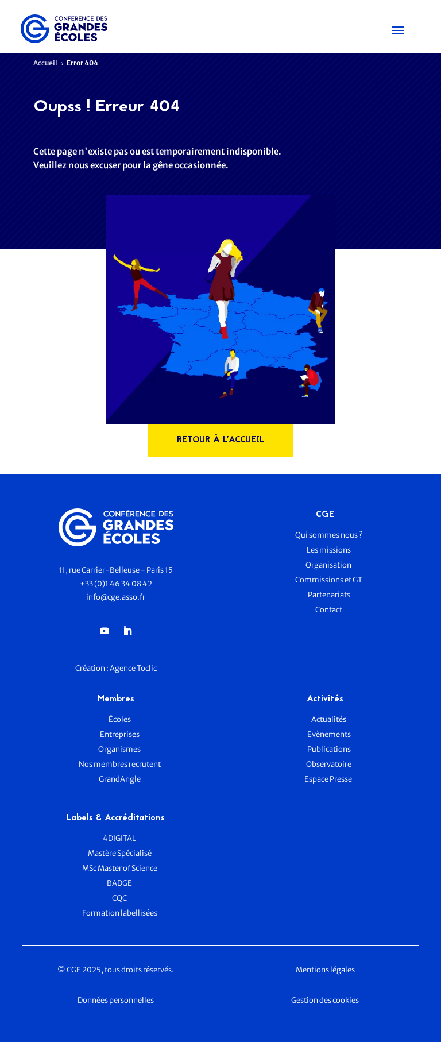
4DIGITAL (119, 838)
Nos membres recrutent (120, 764)
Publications (329, 749)
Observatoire (328, 764)
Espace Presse (328, 779)
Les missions (329, 550)
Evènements (329, 734)
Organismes (119, 749)
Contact (328, 610)
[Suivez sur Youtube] (104, 631)
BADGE (119, 883)
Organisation (329, 565)
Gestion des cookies (325, 1000)
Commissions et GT (328, 580)
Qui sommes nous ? (329, 535)
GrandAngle (120, 779)
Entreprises (120, 734)
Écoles (120, 719)
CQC (119, 898)
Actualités (328, 719)
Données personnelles (116, 1000)
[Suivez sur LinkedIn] (127, 631)
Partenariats (329, 595)
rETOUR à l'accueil (220, 440)
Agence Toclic (133, 668)
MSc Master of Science (119, 868)
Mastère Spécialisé (120, 853)
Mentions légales (325, 970)
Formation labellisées (119, 913)
